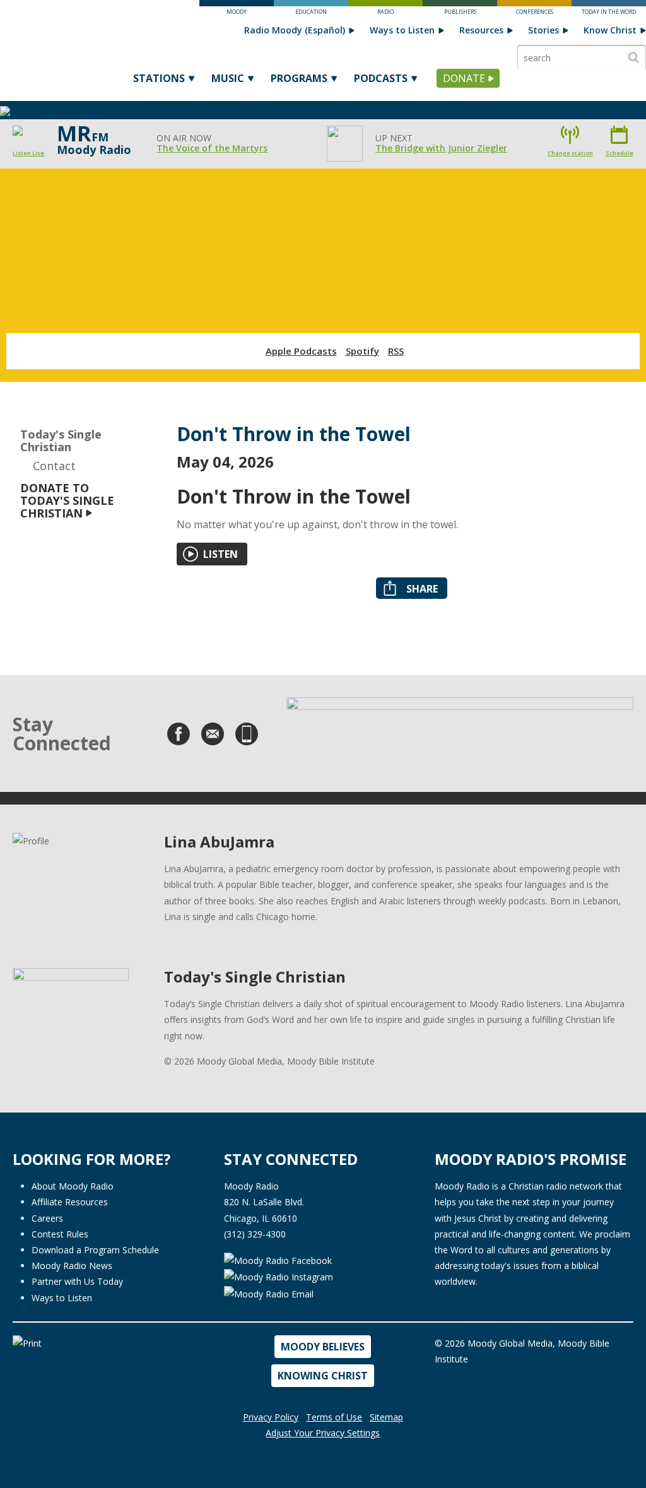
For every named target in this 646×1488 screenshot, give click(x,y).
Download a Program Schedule (95, 1250)
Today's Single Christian (61, 440)
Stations (159, 78)
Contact (54, 465)
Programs (299, 78)
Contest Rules (60, 1234)
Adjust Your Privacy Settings (323, 1433)
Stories (543, 30)
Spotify (362, 351)
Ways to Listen (402, 30)
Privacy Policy (270, 1417)
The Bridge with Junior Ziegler (441, 148)
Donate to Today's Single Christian (67, 500)
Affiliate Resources (70, 1202)
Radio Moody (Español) (294, 30)
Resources (481, 30)
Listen (220, 554)
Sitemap (386, 1417)
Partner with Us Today (77, 1281)
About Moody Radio (73, 1186)
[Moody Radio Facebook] (278, 1259)
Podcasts (381, 78)
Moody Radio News (72, 1266)
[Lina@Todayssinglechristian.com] (212, 734)
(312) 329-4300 (255, 1234)
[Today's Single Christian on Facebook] (178, 734)
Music (227, 78)
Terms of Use (334, 1417)
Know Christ (610, 30)
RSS (396, 351)
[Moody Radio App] (246, 734)
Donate (464, 78)
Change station (570, 153)
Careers (47, 1218)
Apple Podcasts (301, 351)
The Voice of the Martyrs (211, 148)
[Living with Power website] (459, 728)
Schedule (619, 153)
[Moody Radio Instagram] (278, 1276)
